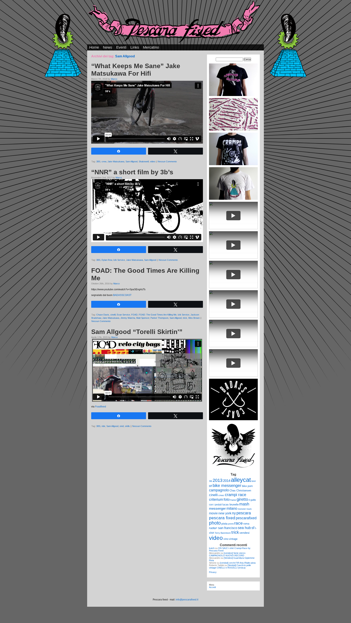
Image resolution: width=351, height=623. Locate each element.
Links (134, 47)
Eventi (121, 47)
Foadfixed (100, 406)
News (107, 47)
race (238, 523)
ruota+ (213, 528)
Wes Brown (194, 318)
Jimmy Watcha (127, 318)
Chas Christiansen (240, 490)
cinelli (113, 314)
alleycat (241, 479)
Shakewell (144, 161)
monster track (245, 509)
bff (210, 486)
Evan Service (123, 314)
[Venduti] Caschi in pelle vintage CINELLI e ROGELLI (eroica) (230, 566)
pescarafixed (246, 518)
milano (231, 508)
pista (224, 523)
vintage (233, 538)
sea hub (244, 528)
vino (225, 538)
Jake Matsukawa (115, 161)
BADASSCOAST (122, 295)
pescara (243, 513)
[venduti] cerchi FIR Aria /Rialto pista (238, 563)
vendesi (244, 532)
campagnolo (219, 490)
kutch (211, 548)
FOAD (134, 314)
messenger (217, 508)
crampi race (235, 494)
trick (185, 318)
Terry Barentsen (223, 533)
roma (246, 523)
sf (252, 528)
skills (127, 426)
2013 (217, 480)
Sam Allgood (132, 161)
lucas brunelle (230, 504)
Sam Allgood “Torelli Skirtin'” (136, 331)
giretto (242, 499)
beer (253, 481)
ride (103, 426)
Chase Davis (102, 314)
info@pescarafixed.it (187, 599)
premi (231, 524)
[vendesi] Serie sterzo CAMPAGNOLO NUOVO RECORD (227, 554)
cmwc (221, 495)
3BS (98, 161)
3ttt (210, 481)
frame (233, 500)
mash (244, 504)
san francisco (227, 528)
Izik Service (119, 260)
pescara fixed (222, 517)
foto (227, 500)
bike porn (247, 486)
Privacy (213, 572)
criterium (216, 499)
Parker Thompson (159, 318)
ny (234, 513)
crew (104, 161)
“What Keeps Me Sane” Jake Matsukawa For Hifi (135, 69)
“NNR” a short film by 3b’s (132, 172)
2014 (226, 481)
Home (94, 47)
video (152, 161)
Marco (114, 79)
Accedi (212, 587)
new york (224, 513)
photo (215, 523)
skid (122, 426)
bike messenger (227, 485)
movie (213, 513)
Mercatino (151, 47)
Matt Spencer (142, 318)
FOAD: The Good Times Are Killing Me (158, 314)
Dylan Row (107, 260)
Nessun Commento (167, 161)
